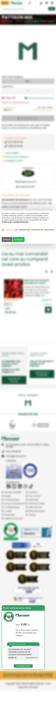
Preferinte (35, 229)
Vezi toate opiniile (23, 666)
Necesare (10, 229)
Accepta (18, 239)
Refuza (6, 239)
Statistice (23, 229)
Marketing (49, 229)
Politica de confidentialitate (15, 222)
